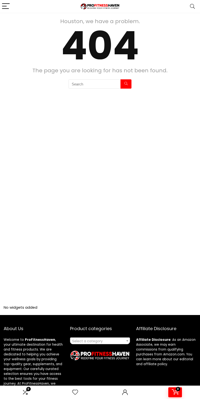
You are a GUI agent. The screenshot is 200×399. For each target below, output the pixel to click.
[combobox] (100, 340)
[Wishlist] (75, 392)
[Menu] (6, 6)
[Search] (192, 6)
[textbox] (100, 341)
